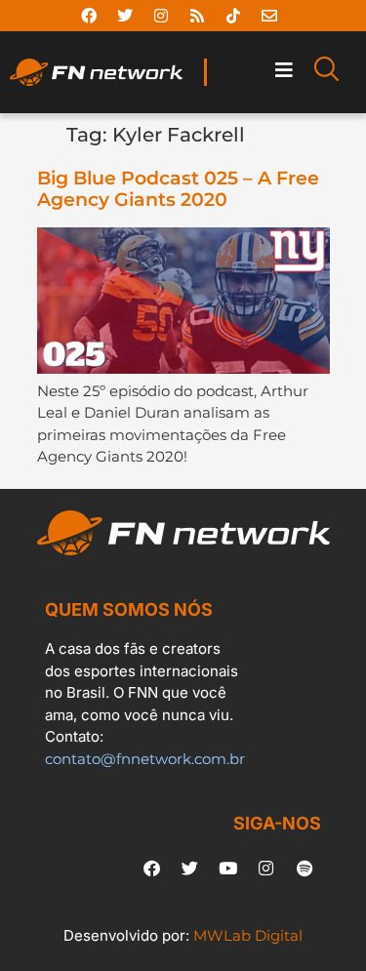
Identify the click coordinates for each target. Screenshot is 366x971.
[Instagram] (161, 15)
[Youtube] (228, 868)
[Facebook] (88, 15)
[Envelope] (269, 15)
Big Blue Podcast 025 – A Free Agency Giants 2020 (178, 189)
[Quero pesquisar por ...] (326, 72)
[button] (283, 71)
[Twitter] (125, 15)
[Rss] (197, 15)
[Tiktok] (233, 15)
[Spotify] (304, 868)
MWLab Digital (248, 935)
